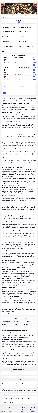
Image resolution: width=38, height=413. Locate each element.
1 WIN (7, 67)
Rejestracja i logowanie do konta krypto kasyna (8, 31)
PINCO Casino (9, 74)
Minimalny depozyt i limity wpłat (5, 36)
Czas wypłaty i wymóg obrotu (22, 36)
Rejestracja (2, 408)
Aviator (9, 408)
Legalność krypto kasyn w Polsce (6, 44)
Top (32, 411)
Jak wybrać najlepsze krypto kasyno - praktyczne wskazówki (26, 46)
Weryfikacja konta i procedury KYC (24, 31)
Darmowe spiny (3, 411)
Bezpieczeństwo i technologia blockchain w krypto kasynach (26, 39)
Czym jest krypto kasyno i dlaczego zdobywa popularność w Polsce (10, 28)
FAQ (19, 49)
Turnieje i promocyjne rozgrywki (23, 41)
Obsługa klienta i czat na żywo (5, 41)
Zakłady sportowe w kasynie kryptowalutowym (25, 27)
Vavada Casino (9, 59)
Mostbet (8, 72)
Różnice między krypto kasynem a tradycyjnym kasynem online (9, 46)
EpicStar (8, 62)
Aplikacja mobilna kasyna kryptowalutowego (7, 39)
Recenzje (3, 51)
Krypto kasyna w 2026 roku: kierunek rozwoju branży (8, 49)
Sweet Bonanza (10, 411)
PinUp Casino (8, 79)
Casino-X (8, 76)
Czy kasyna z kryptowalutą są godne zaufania (24, 44)
